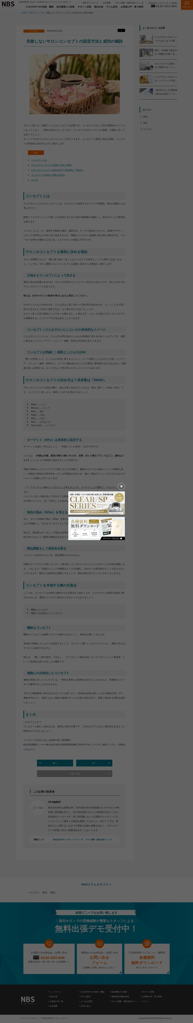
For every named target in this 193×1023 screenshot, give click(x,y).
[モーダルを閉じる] (121, 486)
